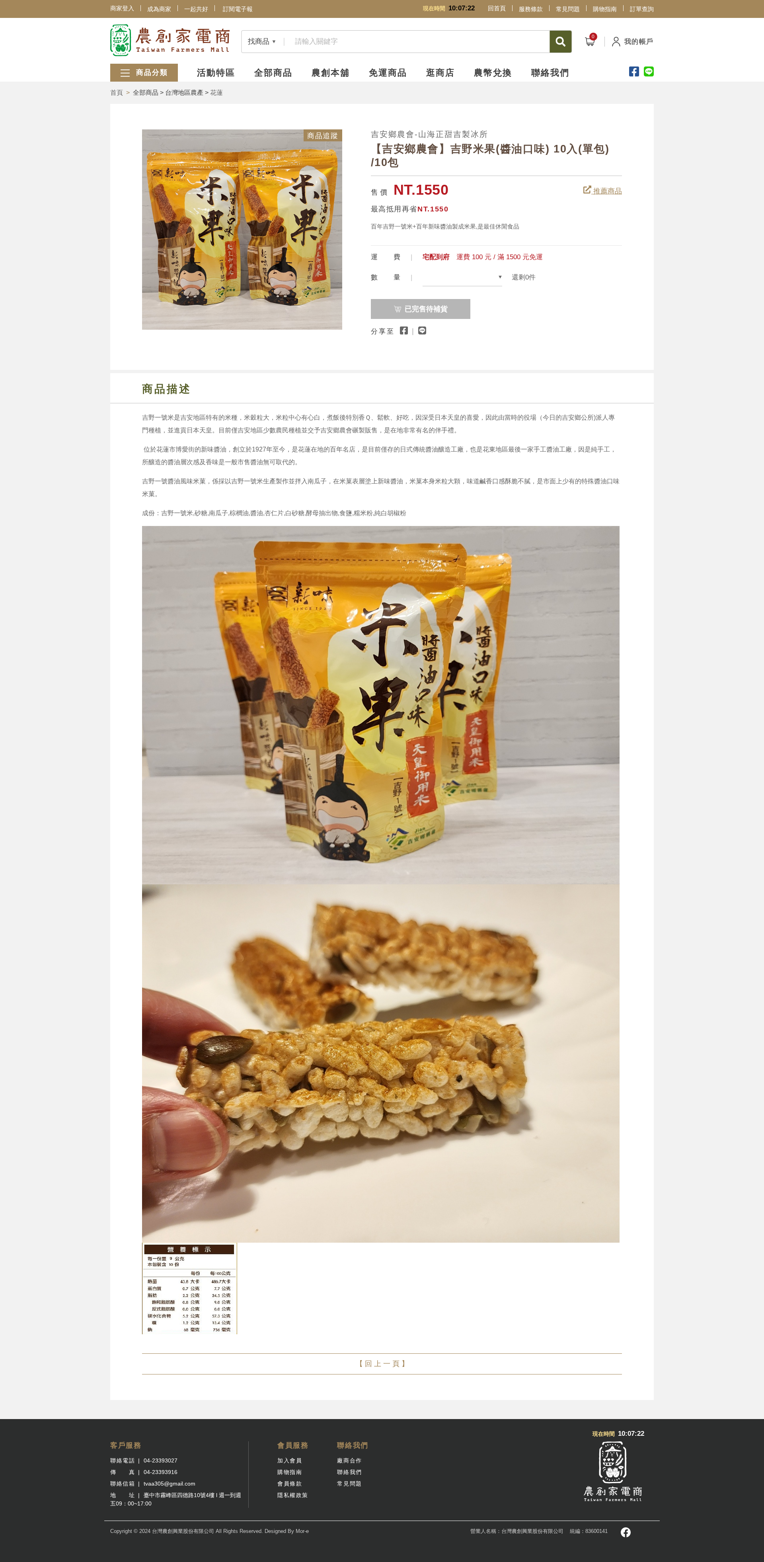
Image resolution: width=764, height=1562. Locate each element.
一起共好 (196, 9)
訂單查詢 (642, 9)
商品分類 (150, 72)
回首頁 (497, 8)
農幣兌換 (493, 73)
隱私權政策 (292, 1495)
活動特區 (216, 73)
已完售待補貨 (426, 309)
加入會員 (289, 1460)
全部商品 (273, 73)
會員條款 (289, 1483)
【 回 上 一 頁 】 (382, 1364)
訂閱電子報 (238, 9)
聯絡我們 (550, 73)
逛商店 (440, 73)
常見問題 (568, 9)
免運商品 (388, 73)
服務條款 (531, 9)
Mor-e (302, 1531)
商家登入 (122, 8)
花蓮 (216, 92)
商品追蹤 (322, 136)
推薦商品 (606, 191)
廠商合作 (349, 1460)
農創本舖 (331, 73)
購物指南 (605, 9)
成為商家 (159, 9)
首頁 (116, 92)
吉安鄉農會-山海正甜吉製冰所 (429, 134)
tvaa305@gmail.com (169, 1483)
